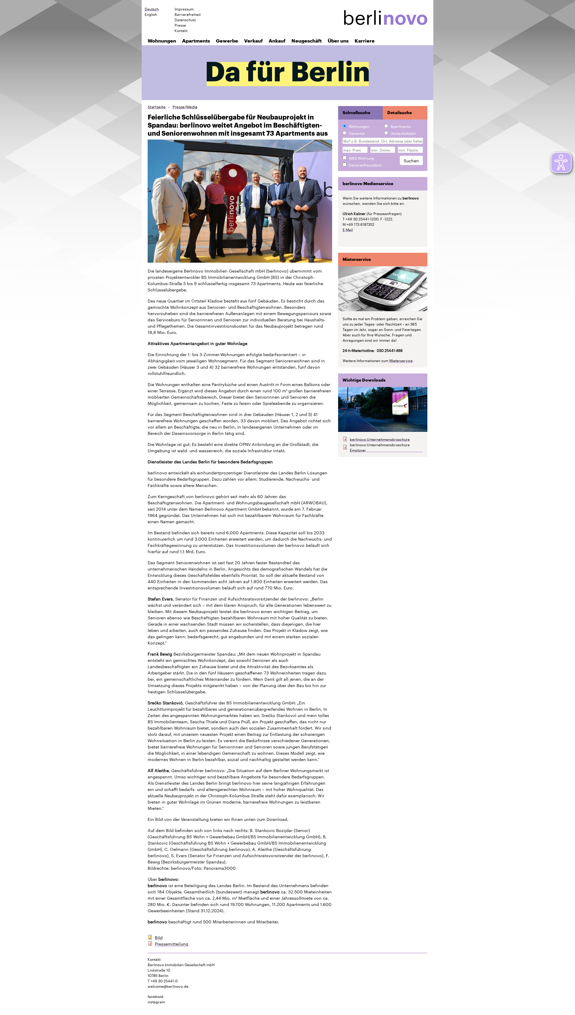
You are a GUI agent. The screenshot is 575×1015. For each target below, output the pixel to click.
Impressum (184, 8)
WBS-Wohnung (361, 158)
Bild (159, 937)
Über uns (338, 40)
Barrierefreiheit (188, 14)
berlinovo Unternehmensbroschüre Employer (380, 447)
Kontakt (181, 30)
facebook (156, 996)
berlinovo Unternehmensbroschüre (380, 439)
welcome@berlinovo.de (168, 986)
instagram (156, 1001)
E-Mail (348, 229)
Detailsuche (399, 112)
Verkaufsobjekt (403, 133)
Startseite (157, 106)
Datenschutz (185, 19)
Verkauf (253, 40)
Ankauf (277, 40)
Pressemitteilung (171, 943)
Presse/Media (184, 106)
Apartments (196, 40)
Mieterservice (401, 360)
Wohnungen (162, 40)
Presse (180, 25)
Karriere (365, 40)
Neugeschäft (306, 40)
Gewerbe (227, 40)
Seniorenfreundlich (365, 164)
